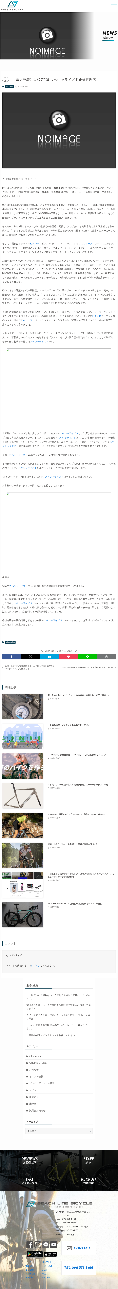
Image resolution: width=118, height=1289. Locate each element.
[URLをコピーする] (106, 656)
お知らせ (34, 1069)
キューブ (87, 243)
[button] (11, 656)
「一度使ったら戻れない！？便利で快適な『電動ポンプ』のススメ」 (58, 997)
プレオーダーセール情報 (42, 1083)
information (9, 86)
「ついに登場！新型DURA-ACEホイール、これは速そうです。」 (56, 1027)
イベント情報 (36, 1076)
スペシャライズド (39, 341)
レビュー (34, 1090)
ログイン (35, 965)
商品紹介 (34, 1097)
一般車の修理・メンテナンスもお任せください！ (51, 1035)
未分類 (32, 1103)
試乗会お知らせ (37, 1110)
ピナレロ (34, 243)
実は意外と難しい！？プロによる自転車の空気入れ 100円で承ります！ (58, 1007)
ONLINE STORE (38, 1063)
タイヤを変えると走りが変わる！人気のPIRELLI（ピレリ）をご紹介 (58, 1017)
